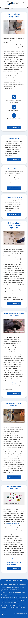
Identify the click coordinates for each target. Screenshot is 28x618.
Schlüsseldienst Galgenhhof (14, 562)
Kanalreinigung (12, 383)
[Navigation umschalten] (24, 3)
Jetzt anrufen (15, 127)
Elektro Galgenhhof (11, 558)
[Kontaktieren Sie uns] (3, 615)
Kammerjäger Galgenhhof (12, 524)
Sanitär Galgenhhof (11, 564)
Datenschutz (17, 614)
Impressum (24, 614)
